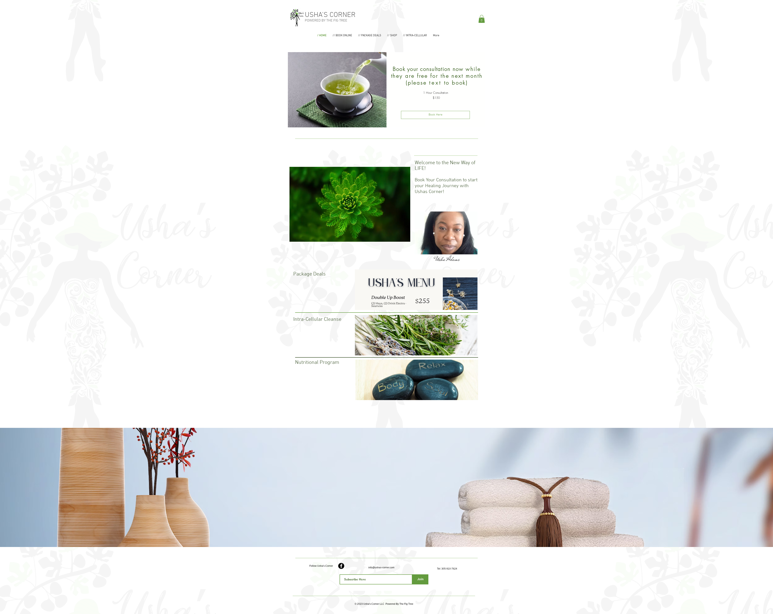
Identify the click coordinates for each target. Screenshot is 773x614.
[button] (481, 19)
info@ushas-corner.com (381, 567)
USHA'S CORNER (330, 15)
